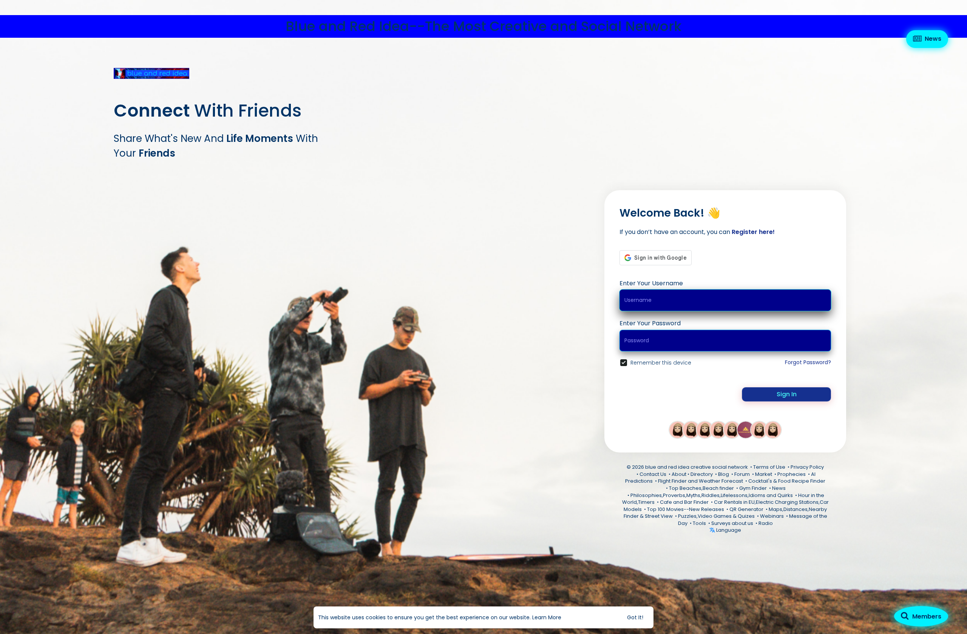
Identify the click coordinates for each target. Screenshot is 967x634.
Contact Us (653, 474)
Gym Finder (753, 488)
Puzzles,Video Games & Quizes (716, 516)
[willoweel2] (773, 429)
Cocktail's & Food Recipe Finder (786, 481)
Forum (742, 474)
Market (763, 474)
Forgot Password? (808, 362)
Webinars (772, 516)
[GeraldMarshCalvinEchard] (677, 429)
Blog (723, 474)
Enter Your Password (650, 323)
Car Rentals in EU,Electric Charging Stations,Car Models (726, 506)
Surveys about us (732, 523)
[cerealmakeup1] (759, 429)
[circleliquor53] (705, 429)
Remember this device (660, 362)
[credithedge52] (691, 429)
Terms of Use (769, 467)
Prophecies (791, 474)
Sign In (787, 394)
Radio (765, 523)
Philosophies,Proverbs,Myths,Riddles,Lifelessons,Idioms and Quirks (711, 495)
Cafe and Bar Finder (684, 502)
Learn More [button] (546, 617)
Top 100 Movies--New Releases (685, 509)
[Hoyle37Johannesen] (718, 429)
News (779, 488)
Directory (701, 474)
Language (728, 530)
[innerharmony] (745, 429)
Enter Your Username (651, 283)
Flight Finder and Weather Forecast (700, 481)
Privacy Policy (807, 467)
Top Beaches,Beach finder (701, 488)
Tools (699, 523)
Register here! (753, 232)
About (679, 474)
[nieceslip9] (732, 429)
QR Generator (746, 509)
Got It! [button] (635, 617)
